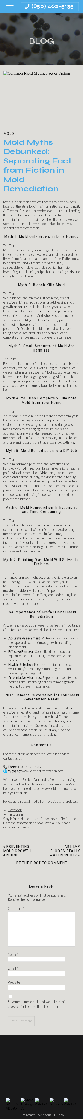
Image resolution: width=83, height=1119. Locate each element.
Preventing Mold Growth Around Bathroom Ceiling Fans (17, 855)
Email (13, 968)
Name (13, 954)
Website (14, 982)
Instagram (15, 814)
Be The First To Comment (41, 862)
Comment (16, 909)
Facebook (15, 810)
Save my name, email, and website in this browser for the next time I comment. (37, 1004)
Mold (8, 133)
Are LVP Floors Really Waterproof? (65, 850)
